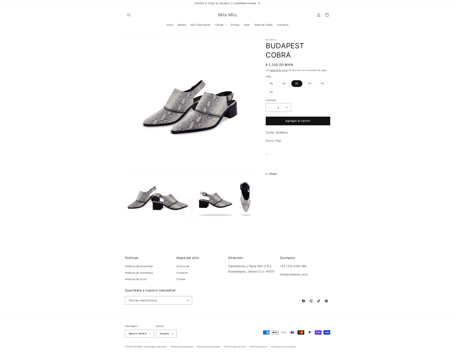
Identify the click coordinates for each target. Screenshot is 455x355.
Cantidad (271, 100)
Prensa (180, 279)
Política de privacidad (208, 347)
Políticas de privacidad (139, 266)
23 (311, 84)
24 (296, 83)
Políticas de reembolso (139, 272)
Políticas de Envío (136, 279)
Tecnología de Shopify (155, 347)
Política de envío (258, 347)
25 (286, 84)
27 (273, 92)
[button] (129, 15)
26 (273, 84)
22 (324, 84)
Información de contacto (283, 347)
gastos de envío (279, 70)
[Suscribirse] (188, 300)
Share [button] (273, 173)
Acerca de (182, 266)
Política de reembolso (182, 347)
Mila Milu (138, 347)
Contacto (182, 272)
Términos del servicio (235, 347)
